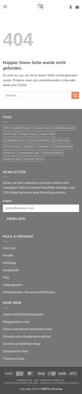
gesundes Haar (60, 140)
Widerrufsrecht (52, 380)
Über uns (9, 248)
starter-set (9, 152)
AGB (36, 380)
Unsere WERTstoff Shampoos (23, 314)
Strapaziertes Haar (15, 351)
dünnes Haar (42, 128)
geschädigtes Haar (14, 140)
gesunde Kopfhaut (38, 140)
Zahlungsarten (13, 285)
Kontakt (8, 255)
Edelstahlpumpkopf (63, 128)
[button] (5, 6)
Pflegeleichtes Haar (16, 322)
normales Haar (12, 146)
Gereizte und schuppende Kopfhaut (27, 336)
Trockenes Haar (13, 358)
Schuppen (29, 146)
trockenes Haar (12, 158)
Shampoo (43, 146)
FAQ (6, 277)
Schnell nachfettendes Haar (21, 343)
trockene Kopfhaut (53, 152)
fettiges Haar (47, 134)
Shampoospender (62, 146)
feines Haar (10, 134)
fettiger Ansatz (28, 134)
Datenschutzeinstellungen (59, 383)
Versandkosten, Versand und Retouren (29, 292)
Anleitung (9, 262)
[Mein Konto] (71, 6)
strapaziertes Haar (29, 152)
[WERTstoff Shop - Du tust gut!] (41, 6)
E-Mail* (7, 201)
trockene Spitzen (33, 158)
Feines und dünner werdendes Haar (27, 329)
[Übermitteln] (75, 95)
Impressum (24, 380)
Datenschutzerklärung (21, 383)
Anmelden (16, 218)
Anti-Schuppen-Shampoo (17, 128)
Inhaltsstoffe (11, 270)
